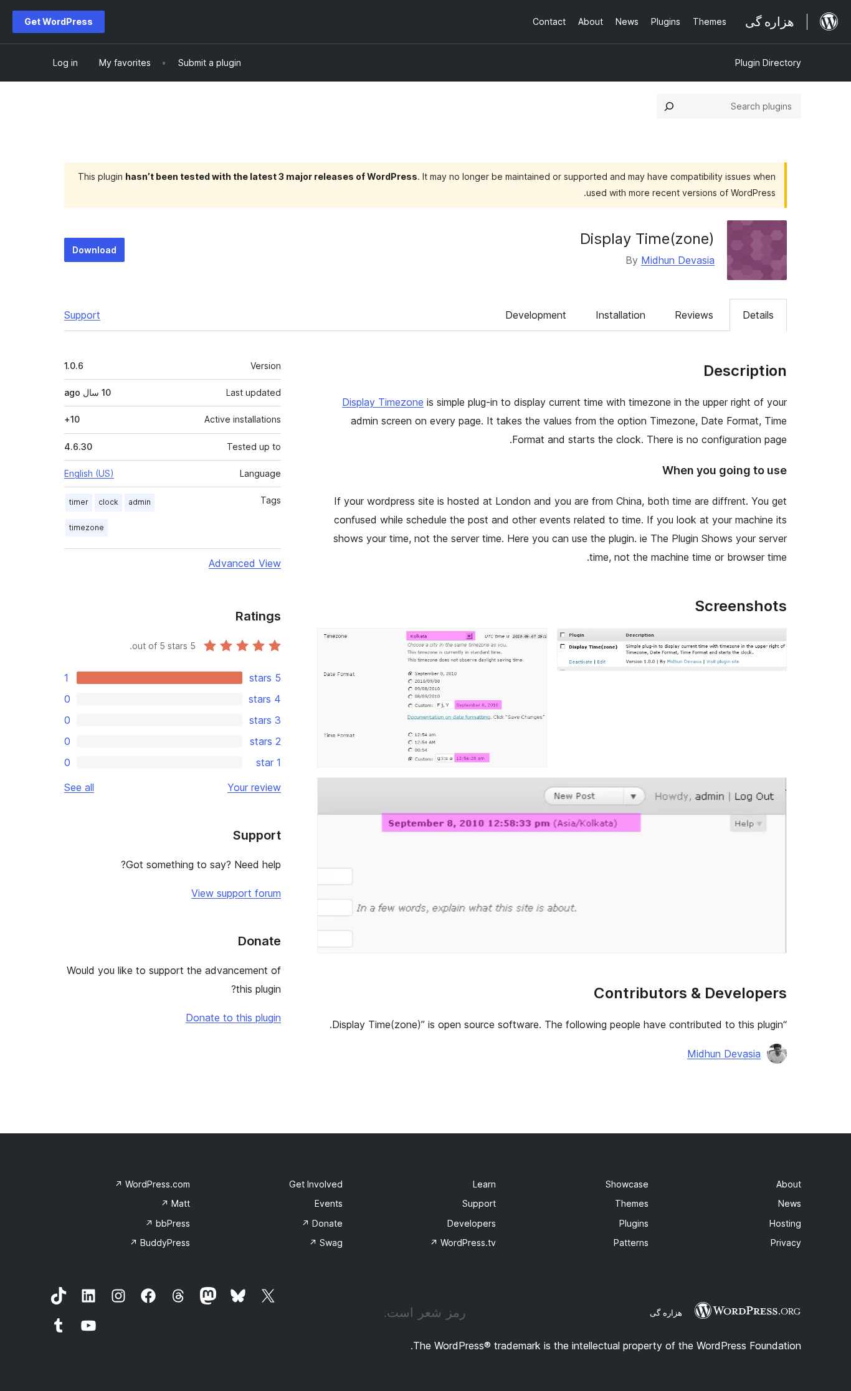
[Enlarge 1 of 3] (770, 645)
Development (535, 315)
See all (79, 787)
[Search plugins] (669, 106)
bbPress (167, 1223)
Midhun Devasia (678, 260)
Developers (471, 1223)
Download (94, 250)
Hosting (785, 1223)
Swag (326, 1242)
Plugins (634, 1223)
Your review (254, 787)
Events (329, 1203)
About (788, 1184)
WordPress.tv (463, 1242)
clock (108, 502)
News (789, 1203)
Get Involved (316, 1184)
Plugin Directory (768, 62)
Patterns (631, 1242)
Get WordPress (58, 21)
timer (78, 502)
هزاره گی (666, 1313)
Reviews (694, 315)
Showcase (627, 1184)
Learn (484, 1184)
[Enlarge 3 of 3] (770, 794)
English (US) (89, 473)
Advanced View (245, 563)
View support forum (236, 893)
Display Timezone (383, 402)
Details (758, 315)
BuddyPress (160, 1242)
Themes (632, 1203)
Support (82, 315)
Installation (620, 315)
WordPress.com (152, 1184)
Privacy (786, 1242)
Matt (175, 1203)
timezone (86, 527)
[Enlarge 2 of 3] (530, 645)
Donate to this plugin (233, 1017)
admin (139, 502)
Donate (322, 1223)
